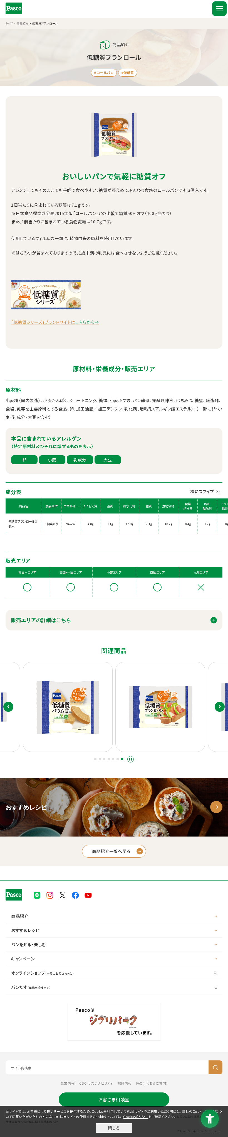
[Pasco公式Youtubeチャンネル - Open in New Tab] (88, 895)
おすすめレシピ (25, 930)
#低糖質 (127, 72)
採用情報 (125, 1083)
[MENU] (219, 8)
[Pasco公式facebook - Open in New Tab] (75, 895)
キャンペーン (23, 959)
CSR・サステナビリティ (96, 1083)
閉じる (114, 1128)
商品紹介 (22, 23)
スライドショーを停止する (130, 759)
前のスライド (8, 707)
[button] (95, 759)
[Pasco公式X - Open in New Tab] (62, 895)
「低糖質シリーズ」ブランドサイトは (55, 322)
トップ (9, 23)
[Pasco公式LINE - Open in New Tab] (37, 895)
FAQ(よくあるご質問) (151, 1083)
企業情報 (68, 1083)
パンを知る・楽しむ (28, 944)
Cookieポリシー (135, 1116)
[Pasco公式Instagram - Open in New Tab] (49, 895)
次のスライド (220, 707)
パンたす (31, 987)
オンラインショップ (42, 973)
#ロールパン (104, 72)
